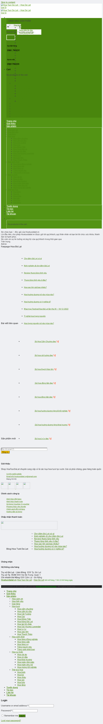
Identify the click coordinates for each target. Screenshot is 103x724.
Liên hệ (10, 211)
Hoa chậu (17, 196)
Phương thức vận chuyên (16, 506)
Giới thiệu (11, 123)
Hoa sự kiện (13, 175)
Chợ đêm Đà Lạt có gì (33, 258)
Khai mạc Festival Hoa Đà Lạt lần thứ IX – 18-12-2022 (46, 309)
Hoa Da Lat (39, 580)
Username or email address (14, 705)
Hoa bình (17, 192)
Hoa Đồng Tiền (19, 147)
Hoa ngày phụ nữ (20, 185)
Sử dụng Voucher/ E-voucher (17, 504)
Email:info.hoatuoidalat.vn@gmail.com (21, 476)
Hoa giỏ (16, 198)
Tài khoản (11, 214)
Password (6, 710)
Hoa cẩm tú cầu (19, 141)
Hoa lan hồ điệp (19, 151)
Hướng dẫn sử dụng (14, 512)
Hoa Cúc (16, 145)
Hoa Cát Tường (19, 143)
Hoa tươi (11, 136)
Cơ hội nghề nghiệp (14, 474)
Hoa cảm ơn (13, 130)
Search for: (11, 32)
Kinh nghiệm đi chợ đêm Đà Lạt (37, 266)
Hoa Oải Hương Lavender (23, 153)
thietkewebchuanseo (46, 586)
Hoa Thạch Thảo (20, 160)
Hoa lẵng (17, 202)
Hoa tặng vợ (18, 168)
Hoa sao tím (18, 158)
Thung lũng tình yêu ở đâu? (35, 280)
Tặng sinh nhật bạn (21, 173)
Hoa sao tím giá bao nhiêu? (35, 287)
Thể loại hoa (13, 190)
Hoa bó (16, 194)
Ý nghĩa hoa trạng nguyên (35, 316)
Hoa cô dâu (18, 179)
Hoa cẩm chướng (20, 138)
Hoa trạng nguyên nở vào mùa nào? (39, 323)
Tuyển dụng (12, 206)
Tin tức (9, 209)
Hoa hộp (16, 200)
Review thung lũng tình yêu (35, 273)
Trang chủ (11, 121)
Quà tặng (12, 134)
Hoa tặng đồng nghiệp (22, 164)
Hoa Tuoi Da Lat (24, 580)
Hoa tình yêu (13, 132)
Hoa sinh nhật (13, 162)
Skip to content (8, 2)
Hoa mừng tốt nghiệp (22, 188)
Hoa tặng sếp (18, 166)
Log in (22, 716)
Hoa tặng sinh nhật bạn (29, 96)
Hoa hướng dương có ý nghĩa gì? (37, 302)
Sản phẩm (11, 126)
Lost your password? (11, 720)
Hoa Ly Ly (17, 155)
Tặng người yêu (19, 170)
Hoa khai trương (20, 181)
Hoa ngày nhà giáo (21, 183)
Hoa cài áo (18, 116)
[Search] (10, 37)
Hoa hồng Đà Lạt (20, 149)
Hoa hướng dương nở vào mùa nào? (39, 294)
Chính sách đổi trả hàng (15, 509)
